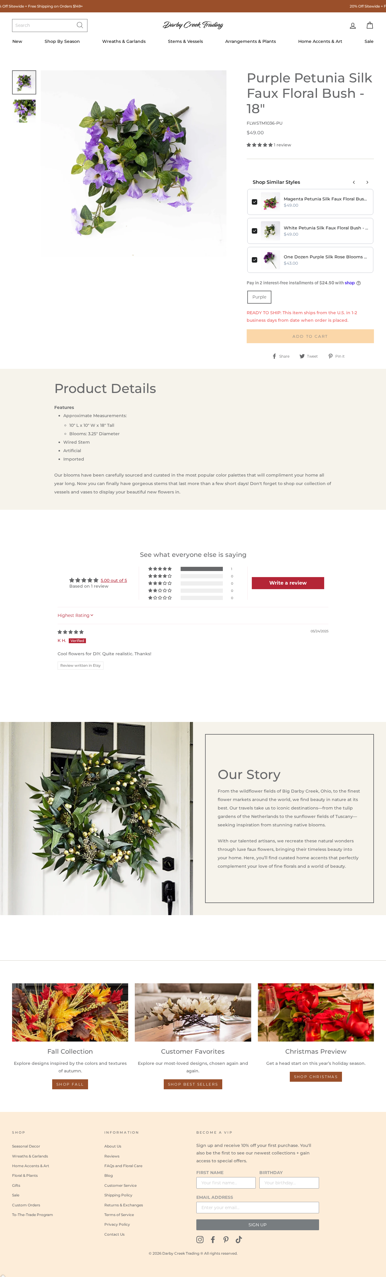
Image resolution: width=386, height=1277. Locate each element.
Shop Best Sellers (193, 1084)
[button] (260, 145)
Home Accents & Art (320, 41)
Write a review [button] (288, 583)
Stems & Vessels (185, 41)
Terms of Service (119, 1214)
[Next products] (367, 182)
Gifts (16, 1185)
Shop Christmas (316, 1076)
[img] (71, 632)
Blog (108, 1175)
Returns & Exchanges (123, 1205)
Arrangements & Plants (250, 41)
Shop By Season (62, 41)
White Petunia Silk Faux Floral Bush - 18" (326, 228)
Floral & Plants (25, 1175)
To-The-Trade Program (32, 1214)
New (17, 41)
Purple (259, 297)
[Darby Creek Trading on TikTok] (238, 1239)
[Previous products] (354, 182)
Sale (369, 41)
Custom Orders (26, 1205)
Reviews (111, 1156)
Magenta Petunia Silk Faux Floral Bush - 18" (326, 199)
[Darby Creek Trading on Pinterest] (225, 1239)
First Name (209, 1172)
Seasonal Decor (26, 1146)
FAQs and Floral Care (123, 1166)
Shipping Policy (118, 1195)
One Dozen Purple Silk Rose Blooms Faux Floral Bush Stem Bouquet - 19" (326, 257)
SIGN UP (257, 1225)
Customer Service (120, 1185)
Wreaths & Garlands (124, 41)
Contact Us (114, 1234)
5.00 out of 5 (114, 580)
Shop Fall (70, 1084)
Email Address (214, 1197)
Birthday (271, 1172)
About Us (112, 1146)
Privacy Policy (117, 1224)
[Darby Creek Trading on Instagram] (200, 1239)
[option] (134, 163)
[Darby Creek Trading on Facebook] (213, 1239)
